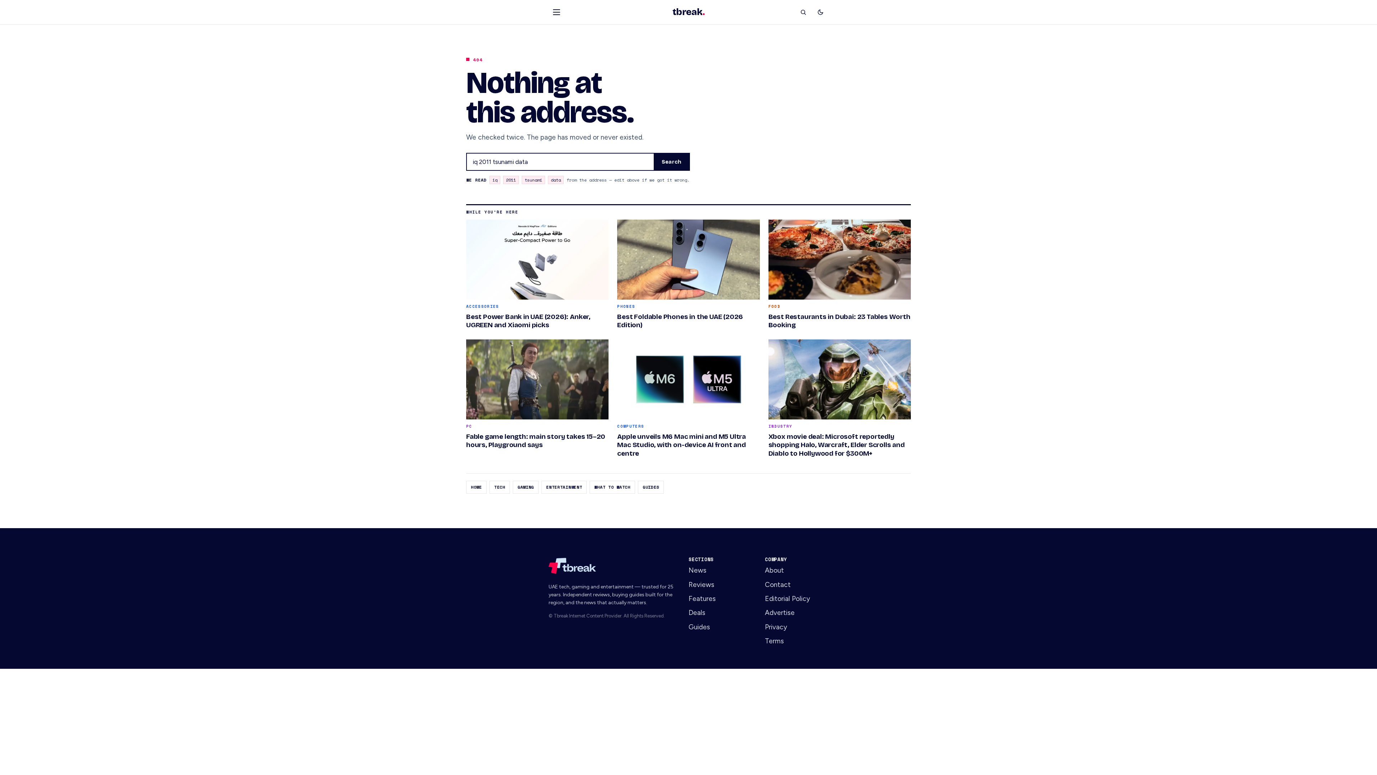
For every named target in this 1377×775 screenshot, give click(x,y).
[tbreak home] (612, 565)
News (697, 570)
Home (476, 487)
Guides (651, 487)
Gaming (525, 487)
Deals (696, 613)
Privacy (776, 627)
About (774, 570)
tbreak (688, 12)
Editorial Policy (787, 599)
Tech (499, 487)
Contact (778, 585)
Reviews (701, 585)
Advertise (780, 613)
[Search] (803, 12)
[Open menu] (556, 12)
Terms (774, 641)
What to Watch (612, 487)
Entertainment (564, 487)
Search (671, 162)
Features (702, 599)
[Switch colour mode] (820, 12)
